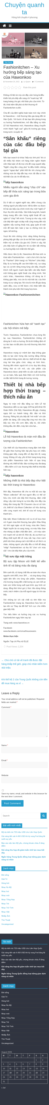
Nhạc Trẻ (5, 904)
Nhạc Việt (5, 912)
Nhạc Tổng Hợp (8, 899)
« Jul (3, 1088)
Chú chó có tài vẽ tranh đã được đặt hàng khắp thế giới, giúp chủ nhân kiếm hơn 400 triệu (24, 664)
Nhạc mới (5, 895)
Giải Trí (4, 879)
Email (4, 760)
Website (4, 775)
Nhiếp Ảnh (5, 916)
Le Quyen (27, 82)
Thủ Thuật (8, 62)
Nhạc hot (5, 891)
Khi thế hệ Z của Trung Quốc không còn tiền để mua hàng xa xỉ (24, 681)
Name (4, 745)
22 (37, 1073)
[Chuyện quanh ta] (4, 26)
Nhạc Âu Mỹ (6, 887)
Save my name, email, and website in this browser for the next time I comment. (24, 795)
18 (10, 1073)
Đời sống (5, 875)
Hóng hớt (5, 883)
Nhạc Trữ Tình (7, 908)
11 (10, 1068)
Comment (6, 707)
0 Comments (39, 82)
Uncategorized (7, 924)
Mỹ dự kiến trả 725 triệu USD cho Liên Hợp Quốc (21, 832)
